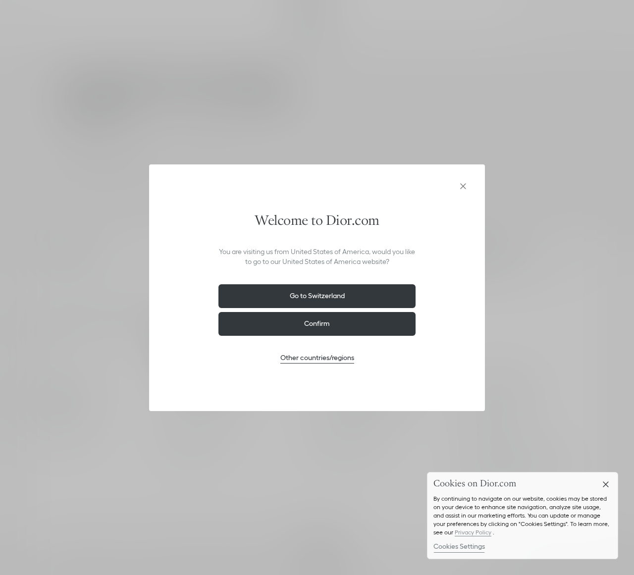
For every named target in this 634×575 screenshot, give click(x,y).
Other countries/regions (317, 358)
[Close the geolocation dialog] (463, 186)
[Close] (606, 484)
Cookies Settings (459, 546)
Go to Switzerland (317, 296)
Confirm (317, 323)
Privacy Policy (473, 532)
